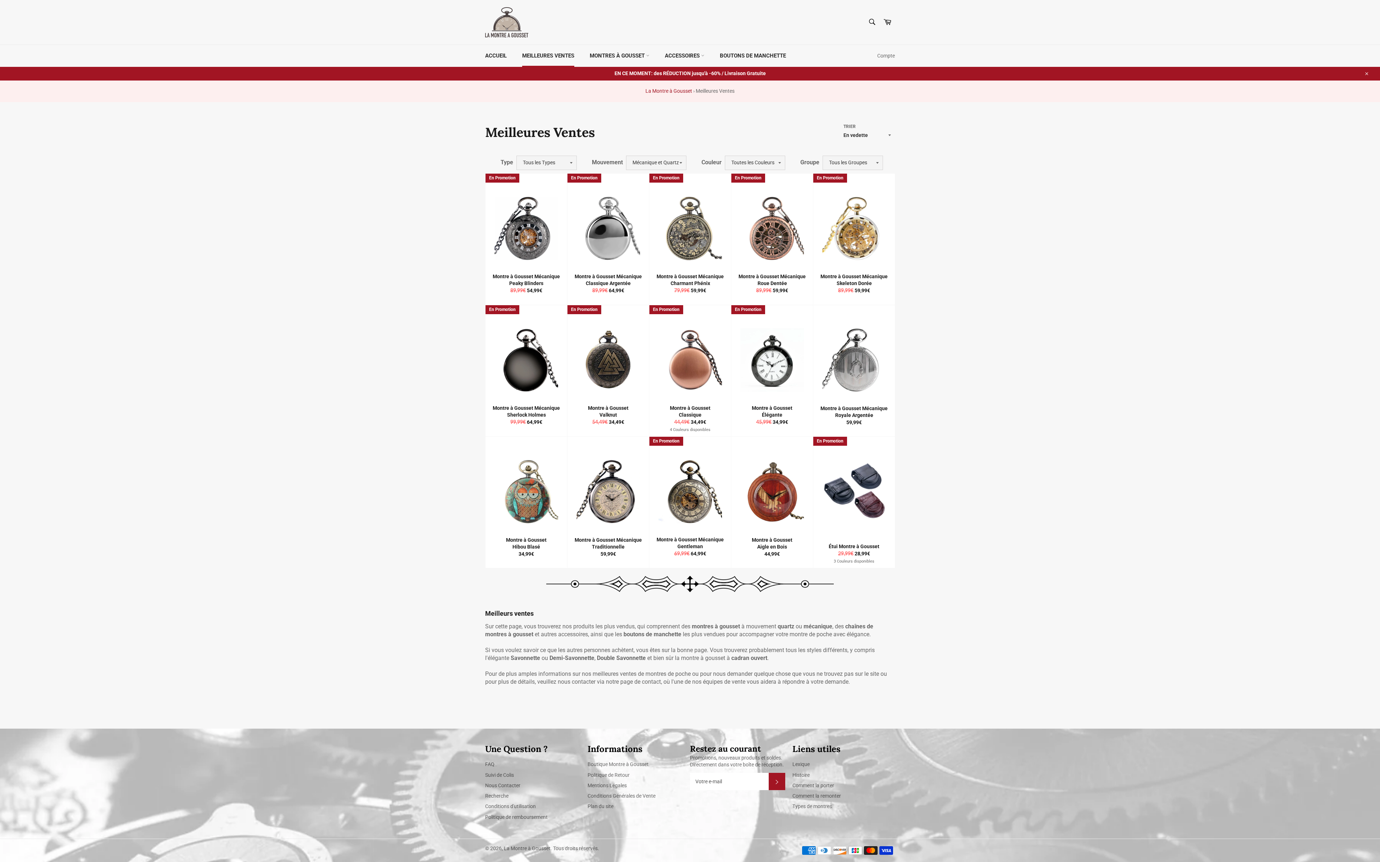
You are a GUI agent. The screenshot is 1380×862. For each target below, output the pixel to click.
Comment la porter (813, 785)
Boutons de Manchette (753, 55)
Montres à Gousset (618, 55)
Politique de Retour (609, 775)
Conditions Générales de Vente (622, 796)
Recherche (497, 796)
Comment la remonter (816, 796)
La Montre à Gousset (668, 91)
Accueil (496, 55)
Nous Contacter (502, 785)
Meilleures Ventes (548, 55)
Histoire (801, 775)
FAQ (489, 764)
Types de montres (812, 806)
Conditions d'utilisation (510, 806)
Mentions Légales (607, 785)
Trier (849, 126)
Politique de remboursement (516, 817)
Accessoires (683, 55)
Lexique (801, 764)
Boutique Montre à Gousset (618, 764)
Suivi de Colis (499, 775)
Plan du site (600, 806)
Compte (886, 56)
